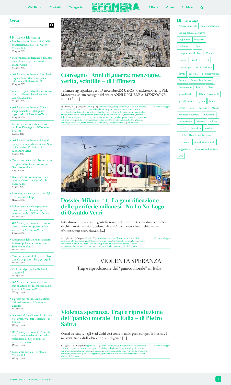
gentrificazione (92, 240)
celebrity (64, 348)
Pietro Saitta (132, 350)
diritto (130, 109)
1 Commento (132, 246)
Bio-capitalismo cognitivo (192, 32)
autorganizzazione (119, 106)
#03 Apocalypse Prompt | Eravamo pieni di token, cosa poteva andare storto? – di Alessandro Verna (31, 226)
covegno (108, 109)
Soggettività (90, 345)
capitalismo (184, 46)
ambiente (103, 106)
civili (85, 109)
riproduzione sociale (204, 142)
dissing (104, 348)
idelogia (122, 348)
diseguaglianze (76, 112)
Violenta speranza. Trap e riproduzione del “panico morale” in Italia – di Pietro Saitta (112, 318)
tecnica (139, 119)
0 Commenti (133, 122)
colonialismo (98, 109)
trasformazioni (119, 246)
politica (213, 121)
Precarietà (132, 117)
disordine (101, 112)
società (79, 119)
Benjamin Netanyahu (137, 106)
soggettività (95, 353)
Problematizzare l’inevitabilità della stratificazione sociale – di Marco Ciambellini (31, 44)
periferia (117, 117)
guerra (106, 114)
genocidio (89, 114)
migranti (203, 108)
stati (102, 119)
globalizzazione (186, 101)
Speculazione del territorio (83, 246)
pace (111, 117)
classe (90, 109)
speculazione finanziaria (206, 149)
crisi (207, 60)
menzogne (76, 117)
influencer (80, 350)
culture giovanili (93, 348)
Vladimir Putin (101, 122)
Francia (199, 87)
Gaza (210, 87)
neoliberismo (185, 121)
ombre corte (97, 350)
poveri (125, 117)
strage (133, 119)
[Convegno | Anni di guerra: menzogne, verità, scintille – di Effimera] (115, 42)
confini (182, 60)
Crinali (89, 106)
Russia (72, 119)
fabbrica (74, 240)
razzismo (209, 128)
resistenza (65, 119)
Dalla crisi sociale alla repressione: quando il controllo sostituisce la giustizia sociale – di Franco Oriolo (30, 209)
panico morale (109, 350)
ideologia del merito (135, 348)
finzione (81, 240)
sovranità (86, 119)
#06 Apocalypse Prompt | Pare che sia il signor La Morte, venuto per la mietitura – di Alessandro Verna (32, 77)
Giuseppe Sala (105, 240)
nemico (85, 117)
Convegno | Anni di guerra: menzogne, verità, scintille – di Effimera (111, 78)
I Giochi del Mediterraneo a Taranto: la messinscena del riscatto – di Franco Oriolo (32, 61)
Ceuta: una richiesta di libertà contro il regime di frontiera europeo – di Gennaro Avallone (32, 163)
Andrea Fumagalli (188, 26)
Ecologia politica (210, 73)
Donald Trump (112, 112)
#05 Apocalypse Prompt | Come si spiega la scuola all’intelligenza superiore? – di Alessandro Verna (30, 110)
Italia (63, 117)
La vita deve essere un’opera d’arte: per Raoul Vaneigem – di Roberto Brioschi (30, 127)
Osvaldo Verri (94, 243)
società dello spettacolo (80, 353)
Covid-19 (195, 60)
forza (82, 114)
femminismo (73, 114)
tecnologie (128, 353)
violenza (90, 122)
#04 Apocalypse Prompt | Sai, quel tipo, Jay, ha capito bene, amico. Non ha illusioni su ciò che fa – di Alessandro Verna (32, 145)
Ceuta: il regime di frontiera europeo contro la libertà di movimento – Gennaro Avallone (32, 94)
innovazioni (141, 114)
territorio (64, 122)
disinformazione (89, 112)
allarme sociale (107, 345)
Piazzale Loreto (115, 243)
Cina (75, 109)
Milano (141, 240)
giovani (115, 348)
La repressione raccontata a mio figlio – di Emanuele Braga (32, 195)
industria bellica (116, 114)
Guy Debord (117, 240)
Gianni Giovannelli (209, 94)
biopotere (199, 39)
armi (109, 106)
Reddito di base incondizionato (195, 135)
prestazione (142, 350)
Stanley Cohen (117, 353)
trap (135, 353)
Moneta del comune (189, 114)
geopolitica (98, 114)
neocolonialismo (95, 117)
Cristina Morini (204, 67)
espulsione (65, 240)
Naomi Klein (77, 243)
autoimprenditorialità (127, 345)
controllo (82, 348)
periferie (104, 243)
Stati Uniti (109, 119)
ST (50, 379)
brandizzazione (104, 238)
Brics (63, 109)
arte (115, 345)
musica (88, 350)
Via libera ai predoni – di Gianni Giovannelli (29, 270)
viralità (64, 356)
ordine (106, 117)
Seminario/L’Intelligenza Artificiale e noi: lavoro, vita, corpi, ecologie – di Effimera (32, 318)
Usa (78, 122)
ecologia (129, 112)
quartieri (133, 243)
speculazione (66, 246)
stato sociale (125, 119)
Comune (210, 53)
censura (69, 109)
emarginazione (140, 112)
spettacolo (95, 119)
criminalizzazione (120, 109)
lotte (192, 108)
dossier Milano (135, 238)
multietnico (66, 243)
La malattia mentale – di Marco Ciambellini (29, 353)
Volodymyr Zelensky (116, 122)
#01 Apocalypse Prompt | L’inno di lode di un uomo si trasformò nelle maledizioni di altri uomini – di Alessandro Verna (31, 337)
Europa (64, 114)
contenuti (73, 348)
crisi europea (185, 67)
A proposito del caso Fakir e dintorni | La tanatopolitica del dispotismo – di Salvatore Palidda (32, 243)
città (80, 109)
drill (109, 348)
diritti (182, 73)
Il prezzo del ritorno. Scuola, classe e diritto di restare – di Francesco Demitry (31, 302)
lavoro (68, 117)
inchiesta (127, 240)
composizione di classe (190, 53)
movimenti (209, 114)
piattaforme (121, 350)
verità (83, 122)
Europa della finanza (201, 80)
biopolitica (141, 345)
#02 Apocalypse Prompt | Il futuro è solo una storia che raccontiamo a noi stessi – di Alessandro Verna (32, 285)
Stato (117, 119)
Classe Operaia (122, 238)
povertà (126, 243)
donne (122, 112)
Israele (212, 101)
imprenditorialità (68, 350)
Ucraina (72, 122)
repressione (142, 117)
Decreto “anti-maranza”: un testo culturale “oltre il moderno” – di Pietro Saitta (30, 180)
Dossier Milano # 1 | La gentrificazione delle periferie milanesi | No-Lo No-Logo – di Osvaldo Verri (115, 206)
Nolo (86, 243)
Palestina (200, 121)
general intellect (187, 94)
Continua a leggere (162, 106)
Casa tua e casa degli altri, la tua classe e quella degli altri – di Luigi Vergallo (32, 257)
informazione (129, 114)
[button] (188, 7)
